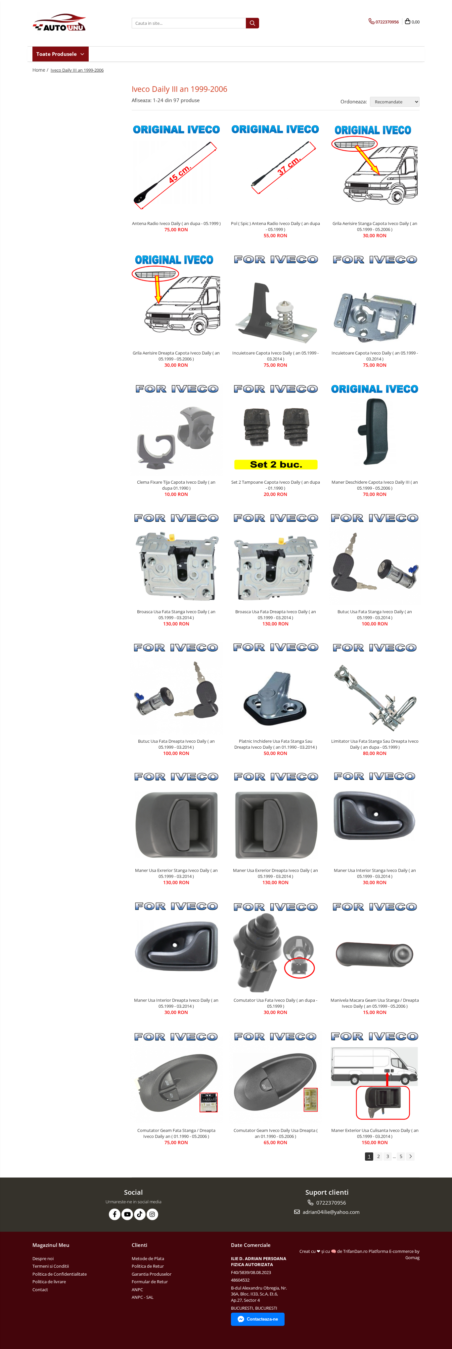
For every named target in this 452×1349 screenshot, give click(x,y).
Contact (40, 1290)
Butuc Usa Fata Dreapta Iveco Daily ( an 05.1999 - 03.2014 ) (176, 744)
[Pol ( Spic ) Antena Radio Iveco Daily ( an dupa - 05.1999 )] (275, 170)
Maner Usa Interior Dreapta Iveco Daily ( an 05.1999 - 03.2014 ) (176, 1003)
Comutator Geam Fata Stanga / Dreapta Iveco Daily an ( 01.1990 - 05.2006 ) (176, 1133)
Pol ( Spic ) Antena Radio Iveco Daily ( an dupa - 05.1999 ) (275, 226)
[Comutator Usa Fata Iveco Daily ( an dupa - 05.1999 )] (275, 947)
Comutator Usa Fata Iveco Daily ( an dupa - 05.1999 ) (275, 1003)
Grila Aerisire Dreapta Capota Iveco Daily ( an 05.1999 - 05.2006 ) (176, 356)
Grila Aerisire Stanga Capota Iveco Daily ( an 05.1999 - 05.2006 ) (375, 226)
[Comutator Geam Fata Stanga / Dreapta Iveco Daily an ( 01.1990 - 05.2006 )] (176, 1077)
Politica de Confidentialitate (59, 1274)
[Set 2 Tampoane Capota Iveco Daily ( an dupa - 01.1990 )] (275, 429)
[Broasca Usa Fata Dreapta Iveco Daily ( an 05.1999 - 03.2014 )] (275, 559)
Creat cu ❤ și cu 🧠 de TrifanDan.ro (334, 1251)
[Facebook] (114, 1214)
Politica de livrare (49, 1282)
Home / (41, 70)
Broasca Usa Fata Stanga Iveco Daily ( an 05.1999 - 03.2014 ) (176, 614)
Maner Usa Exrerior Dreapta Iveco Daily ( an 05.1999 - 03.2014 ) (275, 873)
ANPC (137, 1290)
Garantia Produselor (151, 1274)
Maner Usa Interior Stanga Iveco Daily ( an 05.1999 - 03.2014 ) (375, 873)
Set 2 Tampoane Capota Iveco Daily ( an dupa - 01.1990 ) (275, 485)
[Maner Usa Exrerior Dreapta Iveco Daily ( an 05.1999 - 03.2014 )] (275, 817)
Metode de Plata (148, 1258)
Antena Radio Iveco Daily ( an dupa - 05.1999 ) (176, 223)
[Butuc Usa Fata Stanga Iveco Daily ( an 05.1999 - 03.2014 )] (375, 558)
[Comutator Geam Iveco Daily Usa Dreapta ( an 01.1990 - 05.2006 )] (275, 1077)
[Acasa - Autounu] (65, 23)
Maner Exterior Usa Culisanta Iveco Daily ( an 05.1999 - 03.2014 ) (375, 1133)
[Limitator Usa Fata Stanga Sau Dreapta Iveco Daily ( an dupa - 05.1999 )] (375, 688)
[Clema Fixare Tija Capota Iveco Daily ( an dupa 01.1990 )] (176, 429)
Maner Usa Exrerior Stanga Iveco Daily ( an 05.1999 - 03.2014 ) (176, 873)
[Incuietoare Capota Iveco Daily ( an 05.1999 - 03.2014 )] (275, 300)
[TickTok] (140, 1214)
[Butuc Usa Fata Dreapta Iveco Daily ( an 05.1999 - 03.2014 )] (176, 688)
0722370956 (330, 1202)
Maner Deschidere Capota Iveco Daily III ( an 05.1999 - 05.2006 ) (375, 485)
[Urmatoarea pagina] (410, 1156)
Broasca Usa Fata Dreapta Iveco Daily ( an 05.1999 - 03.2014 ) (275, 614)
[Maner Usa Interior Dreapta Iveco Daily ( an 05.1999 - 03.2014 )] (176, 947)
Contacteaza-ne (262, 1319)
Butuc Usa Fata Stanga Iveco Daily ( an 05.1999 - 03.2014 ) (375, 614)
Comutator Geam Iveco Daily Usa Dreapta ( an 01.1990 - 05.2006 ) (276, 1133)
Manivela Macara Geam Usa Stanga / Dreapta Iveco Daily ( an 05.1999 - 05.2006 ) (375, 1003)
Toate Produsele (57, 54)
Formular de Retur (150, 1282)
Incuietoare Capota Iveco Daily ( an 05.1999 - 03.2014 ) (275, 356)
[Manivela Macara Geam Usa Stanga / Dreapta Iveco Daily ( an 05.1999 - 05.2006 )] (375, 947)
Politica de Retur (148, 1266)
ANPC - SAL (143, 1297)
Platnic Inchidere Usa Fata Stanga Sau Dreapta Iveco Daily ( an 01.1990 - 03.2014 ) (275, 744)
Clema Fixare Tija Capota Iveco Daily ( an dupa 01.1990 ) (176, 485)
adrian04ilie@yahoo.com (330, 1212)
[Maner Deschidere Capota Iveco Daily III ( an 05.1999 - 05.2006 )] (375, 429)
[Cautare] (252, 23)
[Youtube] (127, 1214)
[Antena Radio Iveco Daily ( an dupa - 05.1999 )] (176, 170)
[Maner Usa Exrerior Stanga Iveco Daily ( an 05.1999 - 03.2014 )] (176, 817)
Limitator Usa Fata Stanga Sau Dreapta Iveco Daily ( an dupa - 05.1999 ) (375, 744)
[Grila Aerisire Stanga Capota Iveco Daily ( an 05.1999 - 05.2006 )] (375, 170)
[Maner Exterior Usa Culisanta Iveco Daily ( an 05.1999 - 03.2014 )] (375, 1077)
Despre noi (43, 1258)
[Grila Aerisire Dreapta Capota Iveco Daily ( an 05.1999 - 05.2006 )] (176, 300)
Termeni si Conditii (50, 1266)
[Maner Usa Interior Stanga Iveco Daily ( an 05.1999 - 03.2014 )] (375, 817)
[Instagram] (152, 1214)
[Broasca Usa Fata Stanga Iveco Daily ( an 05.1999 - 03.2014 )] (176, 559)
